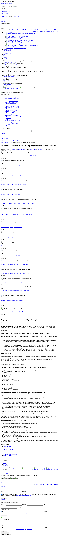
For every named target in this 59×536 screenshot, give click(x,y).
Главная (2, 142)
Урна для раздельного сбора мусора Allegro (11, 194)
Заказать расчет (4, 533)
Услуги (8, 124)
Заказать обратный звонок (7, 18)
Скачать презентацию (6, 534)
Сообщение (43, 507)
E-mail (44, 504)
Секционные (41, 149)
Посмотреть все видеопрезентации (29, 323)
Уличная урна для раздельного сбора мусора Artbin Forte (14, 264)
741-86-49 (4, 16)
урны (4, 458)
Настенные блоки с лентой (10, 72)
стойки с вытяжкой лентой (10, 454)
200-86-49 (4, 13)
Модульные (33, 149)
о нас (4, 463)
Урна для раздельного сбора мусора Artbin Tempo (13, 175)
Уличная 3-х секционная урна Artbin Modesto (12, 165)
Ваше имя (3, 491)
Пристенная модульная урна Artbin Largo (11, 237)
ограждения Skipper (8, 456)
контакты (5, 465)
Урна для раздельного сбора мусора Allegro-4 (12, 311)
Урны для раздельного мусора (10, 88)
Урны (7, 119)
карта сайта (6, 473)
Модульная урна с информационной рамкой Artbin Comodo (15, 245)
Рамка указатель (7, 84)
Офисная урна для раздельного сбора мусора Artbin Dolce (15, 273)
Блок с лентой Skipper (8, 76)
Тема (18, 507)
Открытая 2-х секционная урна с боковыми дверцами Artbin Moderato (18, 203)
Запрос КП (3, 21)
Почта (44, 522)
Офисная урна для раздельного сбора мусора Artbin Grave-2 (15, 290)
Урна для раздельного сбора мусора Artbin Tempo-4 (13, 184)
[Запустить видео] (1, 322)
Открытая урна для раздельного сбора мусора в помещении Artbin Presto (18, 155)
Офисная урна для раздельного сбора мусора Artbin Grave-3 (15, 282)
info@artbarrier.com (5, 11)
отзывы (5, 464)
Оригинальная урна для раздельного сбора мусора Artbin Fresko (16, 214)
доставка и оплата (7, 471)
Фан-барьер (6, 80)
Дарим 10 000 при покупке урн (11, 62)
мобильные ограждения (6, 3)
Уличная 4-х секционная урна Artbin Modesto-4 (12, 300)
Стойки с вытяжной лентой (10, 64)
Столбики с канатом (8, 68)
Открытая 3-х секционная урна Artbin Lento (11, 227)
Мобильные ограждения (12, 97)
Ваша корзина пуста (5, 26)
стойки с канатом (7, 455)
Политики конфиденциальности (24, 495)
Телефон (24, 491)
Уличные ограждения (11, 108)
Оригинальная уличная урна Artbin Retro (11, 255)
